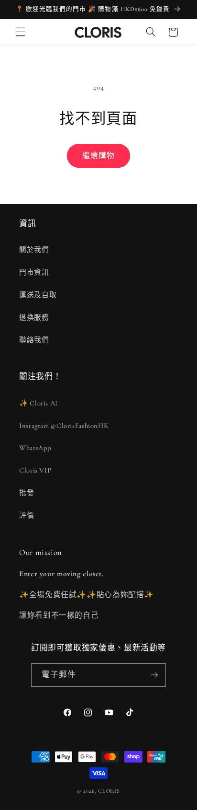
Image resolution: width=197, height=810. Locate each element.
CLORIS (109, 790)
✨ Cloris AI (38, 403)
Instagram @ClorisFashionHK (64, 425)
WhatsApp (35, 447)
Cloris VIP (35, 470)
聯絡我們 (34, 340)
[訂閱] (154, 675)
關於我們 (34, 249)
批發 (26, 492)
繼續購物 (98, 156)
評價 (26, 515)
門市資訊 (34, 272)
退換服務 (34, 317)
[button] (20, 32)
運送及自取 (37, 294)
